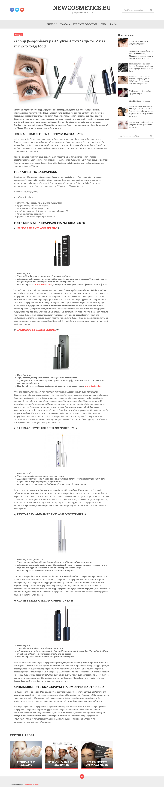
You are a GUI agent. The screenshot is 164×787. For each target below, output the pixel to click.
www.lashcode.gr (93, 386)
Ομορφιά (65, 24)
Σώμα (103, 24)
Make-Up (52, 24)
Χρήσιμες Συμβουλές (85, 24)
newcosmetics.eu (82, 8)
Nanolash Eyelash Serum (37, 228)
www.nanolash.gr (43, 284)
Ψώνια (113, 24)
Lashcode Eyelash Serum (36, 329)
